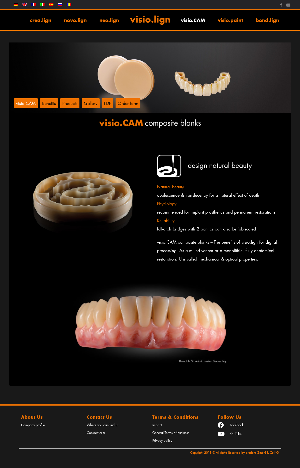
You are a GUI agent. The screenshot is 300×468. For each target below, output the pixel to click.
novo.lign (75, 20)
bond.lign (267, 20)
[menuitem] (15, 5)
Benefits (49, 103)
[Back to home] (150, 20)
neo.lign (109, 20)
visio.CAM (193, 20)
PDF (107, 103)
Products (69, 103)
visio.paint (230, 20)
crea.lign (40, 20)
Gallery (91, 103)
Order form (128, 103)
